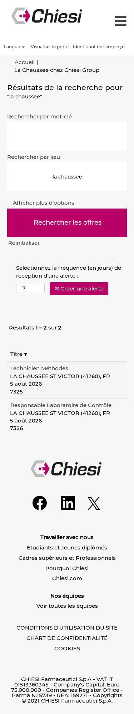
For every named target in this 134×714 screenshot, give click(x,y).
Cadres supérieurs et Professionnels (67, 558)
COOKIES (67, 648)
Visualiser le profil (50, 46)
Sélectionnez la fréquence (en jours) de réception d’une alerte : (68, 271)
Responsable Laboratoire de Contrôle (60, 405)
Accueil (25, 62)
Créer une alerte (81, 288)
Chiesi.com (67, 578)
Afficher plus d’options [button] (43, 202)
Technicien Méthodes (39, 368)
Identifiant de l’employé (98, 46)
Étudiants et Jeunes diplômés (67, 547)
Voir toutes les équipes (67, 606)
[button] (118, 21)
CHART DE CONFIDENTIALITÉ (67, 638)
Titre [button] (17, 354)
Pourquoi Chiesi (67, 568)
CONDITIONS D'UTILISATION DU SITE (67, 628)
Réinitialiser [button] (24, 242)
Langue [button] (12, 46)
